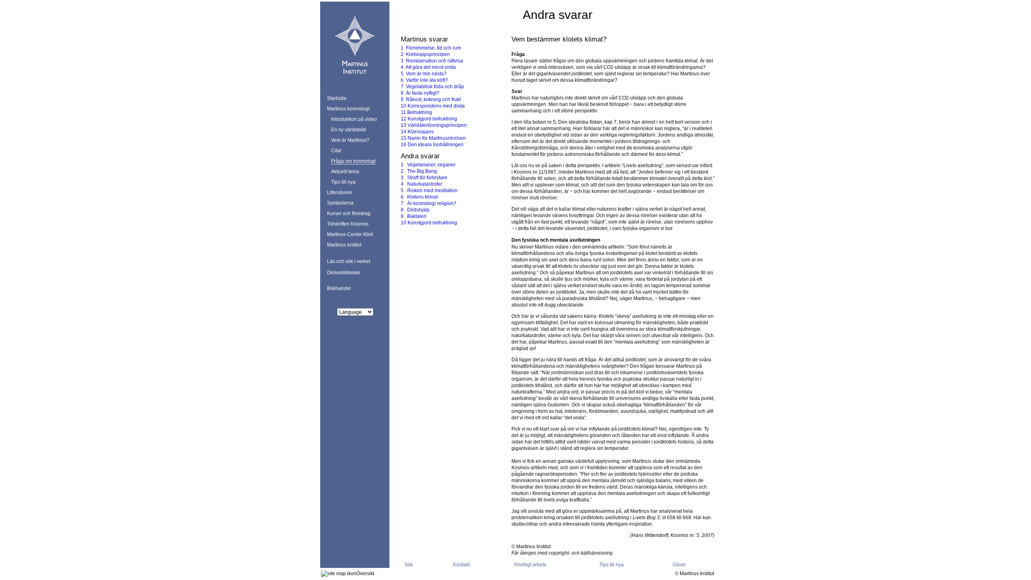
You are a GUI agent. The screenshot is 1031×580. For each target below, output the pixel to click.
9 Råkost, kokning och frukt (431, 99)
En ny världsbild (348, 130)
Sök (408, 565)
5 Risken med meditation (429, 190)
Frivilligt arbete (530, 565)
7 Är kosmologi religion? (428, 203)
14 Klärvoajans (417, 132)
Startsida (336, 98)
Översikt (365, 573)
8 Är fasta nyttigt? (420, 93)
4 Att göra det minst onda (428, 67)
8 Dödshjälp (415, 210)
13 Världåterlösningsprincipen (434, 125)
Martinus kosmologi (348, 109)
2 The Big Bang (419, 171)
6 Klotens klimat (419, 197)
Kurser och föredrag (349, 213)
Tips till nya (343, 182)
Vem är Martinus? (350, 140)
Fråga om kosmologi (353, 161)
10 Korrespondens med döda (433, 106)
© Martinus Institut (694, 573)
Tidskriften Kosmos (348, 224)
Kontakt (461, 565)
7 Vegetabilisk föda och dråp (432, 86)
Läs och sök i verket (348, 261)
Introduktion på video (354, 119)
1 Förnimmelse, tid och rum (431, 48)
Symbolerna (340, 203)
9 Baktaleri (413, 216)
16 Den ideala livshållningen (432, 144)
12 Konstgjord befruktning (429, 119)
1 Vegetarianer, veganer (428, 165)
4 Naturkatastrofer (421, 184)
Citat (336, 150)
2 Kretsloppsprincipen (425, 54)
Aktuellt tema (345, 171)
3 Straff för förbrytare (424, 177)
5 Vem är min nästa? (424, 74)
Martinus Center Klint (350, 234)
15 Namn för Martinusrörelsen (433, 138)
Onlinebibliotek (343, 273)
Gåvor (679, 565)
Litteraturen (339, 192)
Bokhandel (339, 288)
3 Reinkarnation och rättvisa (432, 61)
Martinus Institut (344, 245)
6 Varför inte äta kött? (424, 80)
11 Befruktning (416, 112)
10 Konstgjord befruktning (429, 223)
